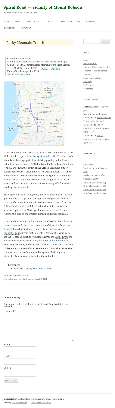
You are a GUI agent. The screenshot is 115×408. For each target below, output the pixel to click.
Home (6, 21)
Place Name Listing (70, 21)
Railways (90, 21)
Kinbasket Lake (12, 232)
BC (18, 74)
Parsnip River (50, 240)
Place (28, 279)
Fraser (7, 225)
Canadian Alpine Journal (27, 399)
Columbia (67, 221)
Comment (10, 310)
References (9, 28)
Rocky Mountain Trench (39, 268)
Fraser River (34, 61)
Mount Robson (34, 21)
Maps (17, 21)
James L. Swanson (19, 402)
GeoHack (55, 67)
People (51, 21)
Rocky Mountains (42, 156)
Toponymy (26, 28)
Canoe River (61, 236)
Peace (14, 225)
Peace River (50, 61)
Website (8, 368)
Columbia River (14, 61)
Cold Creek (88, 164)
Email (8, 356)
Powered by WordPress (41, 402)
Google (44, 67)
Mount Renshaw (100, 114)
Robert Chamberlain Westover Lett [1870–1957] (96, 128)
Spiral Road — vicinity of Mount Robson (43, 7)
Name (8, 344)
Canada (26, 74)
